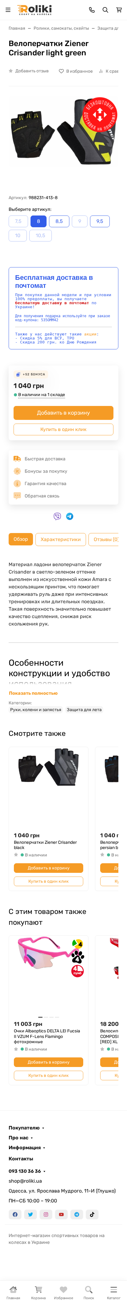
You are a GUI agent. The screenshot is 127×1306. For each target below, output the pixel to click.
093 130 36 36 (25, 1171)
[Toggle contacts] (91, 10)
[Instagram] (45, 1214)
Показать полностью (33, 693)
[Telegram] (76, 1214)
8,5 (59, 221)
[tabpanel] (63, 637)
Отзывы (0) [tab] (106, 539)
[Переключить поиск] (105, 10)
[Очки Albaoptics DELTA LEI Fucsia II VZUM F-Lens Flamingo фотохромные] (48, 975)
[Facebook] (15, 1214)
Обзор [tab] (21, 539)
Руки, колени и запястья (35, 709)
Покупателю (24, 1127)
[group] (63, 143)
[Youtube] (61, 1214)
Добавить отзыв (32, 71)
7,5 (18, 221)
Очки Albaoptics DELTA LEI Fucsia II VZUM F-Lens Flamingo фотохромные (47, 1036)
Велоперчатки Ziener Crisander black (45, 845)
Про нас (18, 1137)
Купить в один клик (63, 429)
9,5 (99, 221)
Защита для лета (84, 709)
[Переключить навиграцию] (8, 10)
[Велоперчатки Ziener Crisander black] (48, 786)
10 (17, 235)
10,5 (40, 235)
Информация (25, 1147)
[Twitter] (30, 1214)
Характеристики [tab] (61, 539)
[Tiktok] (92, 1214)
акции (90, 334)
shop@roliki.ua (25, 1181)
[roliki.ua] (34, 9)
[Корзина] (119, 10)
